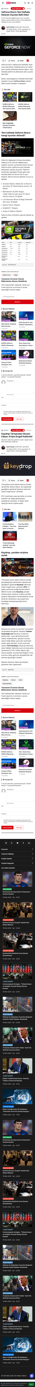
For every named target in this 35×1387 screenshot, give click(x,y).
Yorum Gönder (7, 419)
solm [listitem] (20, 680)
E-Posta (4, 405)
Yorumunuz (10, 381)
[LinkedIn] (29, 843)
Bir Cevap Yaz (8, 371)
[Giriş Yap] (32, 2)
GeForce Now (19, 81)
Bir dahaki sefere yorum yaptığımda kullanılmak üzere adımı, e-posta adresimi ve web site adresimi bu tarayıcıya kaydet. (18, 413)
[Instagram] (6, 843)
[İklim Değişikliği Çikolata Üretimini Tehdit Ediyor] (10, 120)
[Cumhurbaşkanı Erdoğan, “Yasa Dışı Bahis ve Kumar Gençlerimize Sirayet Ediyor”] (10, 521)
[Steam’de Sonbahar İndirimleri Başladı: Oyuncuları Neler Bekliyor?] (26, 359)
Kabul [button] (31, 1384)
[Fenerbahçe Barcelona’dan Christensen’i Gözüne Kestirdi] (17, 885)
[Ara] (25, 2)
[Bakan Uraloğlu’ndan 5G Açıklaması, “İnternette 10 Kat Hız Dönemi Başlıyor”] (17, 1103)
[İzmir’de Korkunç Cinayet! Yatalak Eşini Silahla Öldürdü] (17, 916)
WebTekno (11, 669)
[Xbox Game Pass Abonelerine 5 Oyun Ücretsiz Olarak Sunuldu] (26, 339)
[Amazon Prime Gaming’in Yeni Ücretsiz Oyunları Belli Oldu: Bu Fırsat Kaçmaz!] (8, 359)
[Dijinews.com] (12, 3)
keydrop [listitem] (5, 680)
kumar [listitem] (13, 680)
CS (2, 592)
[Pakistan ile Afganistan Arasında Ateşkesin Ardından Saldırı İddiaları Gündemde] (17, 1010)
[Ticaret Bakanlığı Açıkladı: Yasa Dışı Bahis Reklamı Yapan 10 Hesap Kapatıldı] (10, 539)
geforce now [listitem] (6, 275)
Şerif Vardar (10, 27)
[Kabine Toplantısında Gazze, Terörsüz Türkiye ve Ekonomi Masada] (17, 1072)
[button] (28, 2)
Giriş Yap (19, 419)
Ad (2, 397)
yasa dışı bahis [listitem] (7, 683)
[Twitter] (12, 843)
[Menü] (3, 3)
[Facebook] (23, 843)
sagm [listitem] (16, 275)
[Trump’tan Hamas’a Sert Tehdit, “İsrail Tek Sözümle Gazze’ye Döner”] (17, 1041)
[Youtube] (17, 843)
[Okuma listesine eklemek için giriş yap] (27, 60)
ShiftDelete (12, 264)
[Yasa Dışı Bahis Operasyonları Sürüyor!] (25, 521)
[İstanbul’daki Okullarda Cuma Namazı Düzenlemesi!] (17, 947)
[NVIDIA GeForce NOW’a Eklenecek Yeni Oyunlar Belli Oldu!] (10, 101)
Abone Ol (17, 302)
